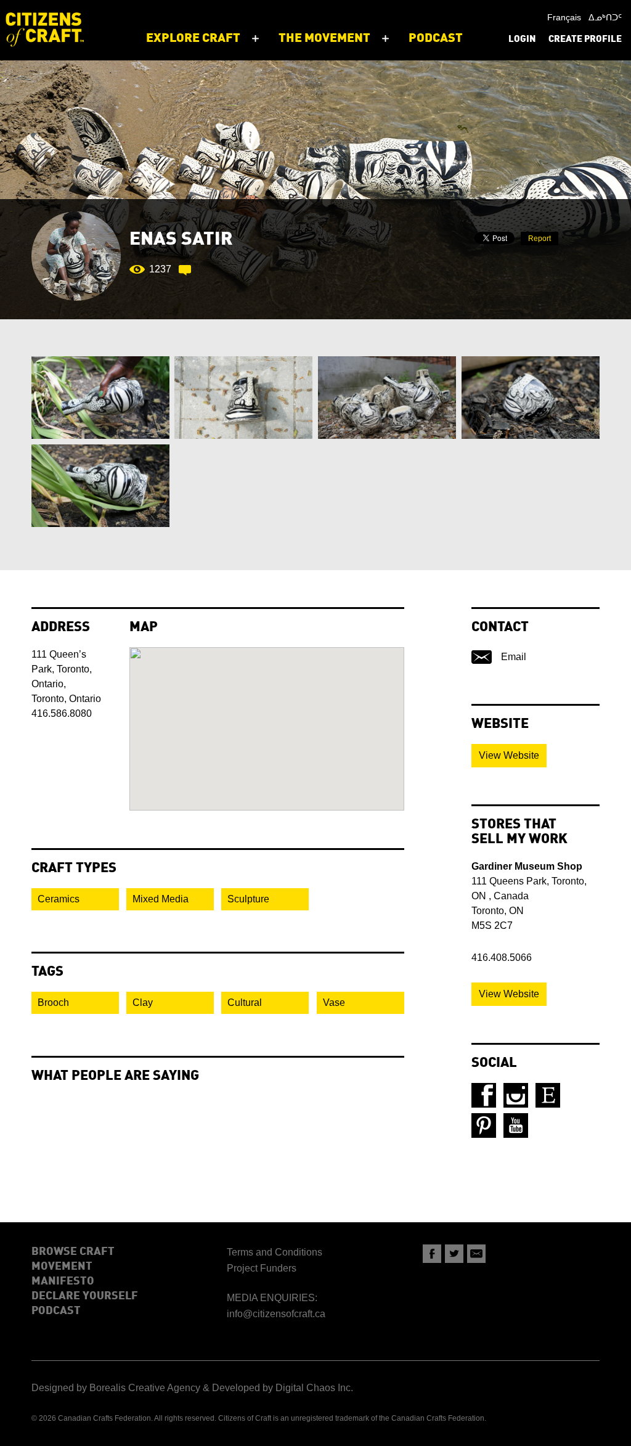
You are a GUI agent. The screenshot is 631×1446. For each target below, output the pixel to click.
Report (539, 238)
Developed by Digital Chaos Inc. (282, 1388)
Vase (334, 1002)
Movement (61, 1266)
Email (513, 657)
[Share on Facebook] (432, 1253)
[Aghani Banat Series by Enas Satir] (100, 397)
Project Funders (261, 1268)
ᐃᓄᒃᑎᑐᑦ (605, 17)
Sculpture (248, 899)
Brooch (53, 1002)
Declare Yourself (84, 1296)
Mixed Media (160, 899)
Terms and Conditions (274, 1252)
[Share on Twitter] (454, 1253)
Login (522, 39)
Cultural (244, 1002)
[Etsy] (547, 1095)
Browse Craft (73, 1251)
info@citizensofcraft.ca (276, 1314)
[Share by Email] (476, 1253)
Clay (142, 1002)
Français (564, 17)
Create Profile (585, 39)
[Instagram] (515, 1095)
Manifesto (62, 1281)
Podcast (56, 1311)
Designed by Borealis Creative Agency (115, 1388)
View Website (509, 755)
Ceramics (58, 899)
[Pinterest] (483, 1125)
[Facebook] (483, 1095)
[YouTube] (515, 1125)
